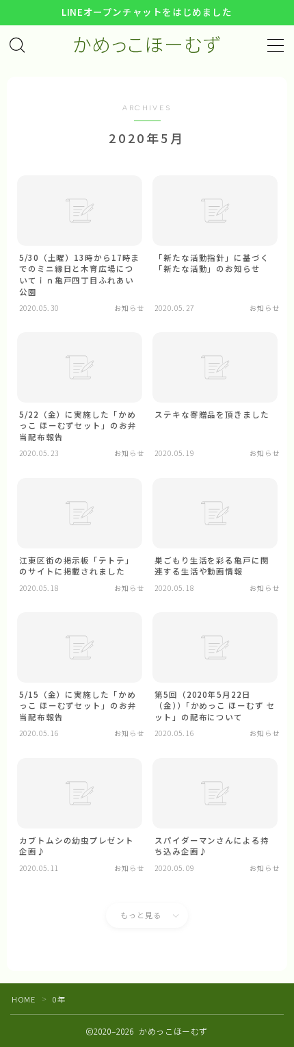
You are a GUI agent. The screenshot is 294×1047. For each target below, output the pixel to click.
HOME (23, 999)
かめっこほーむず (147, 45)
